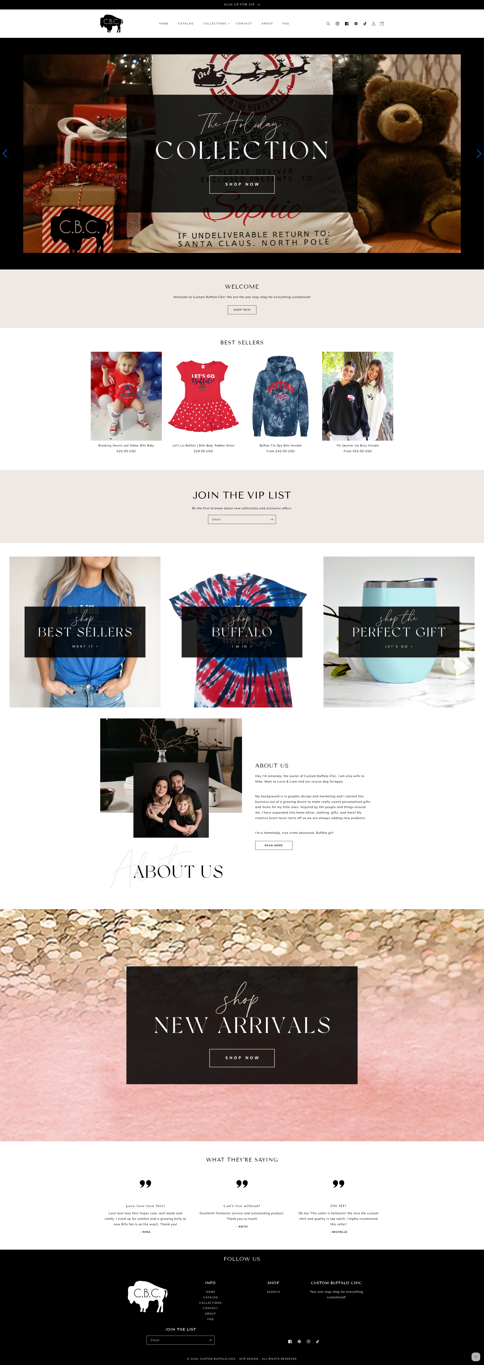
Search (273, 1292)
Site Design (248, 1358)
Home (210, 1292)
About (210, 1313)
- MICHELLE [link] (338, 1232)
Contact (210, 1308)
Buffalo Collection (240, 713)
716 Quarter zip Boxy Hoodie (357, 445)
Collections (210, 1302)
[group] (242, 154)
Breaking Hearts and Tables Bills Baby (126, 445)
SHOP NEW (242, 309)
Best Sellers (83, 713)
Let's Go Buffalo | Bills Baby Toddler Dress (203, 445)
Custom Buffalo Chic (218, 1358)
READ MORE (274, 845)
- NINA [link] (145, 1232)
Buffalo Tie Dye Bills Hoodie (281, 445)
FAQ (210, 1319)
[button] (215, 23)
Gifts (397, 713)
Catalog (210, 1297)
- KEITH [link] (242, 1226)
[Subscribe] (271, 519)
